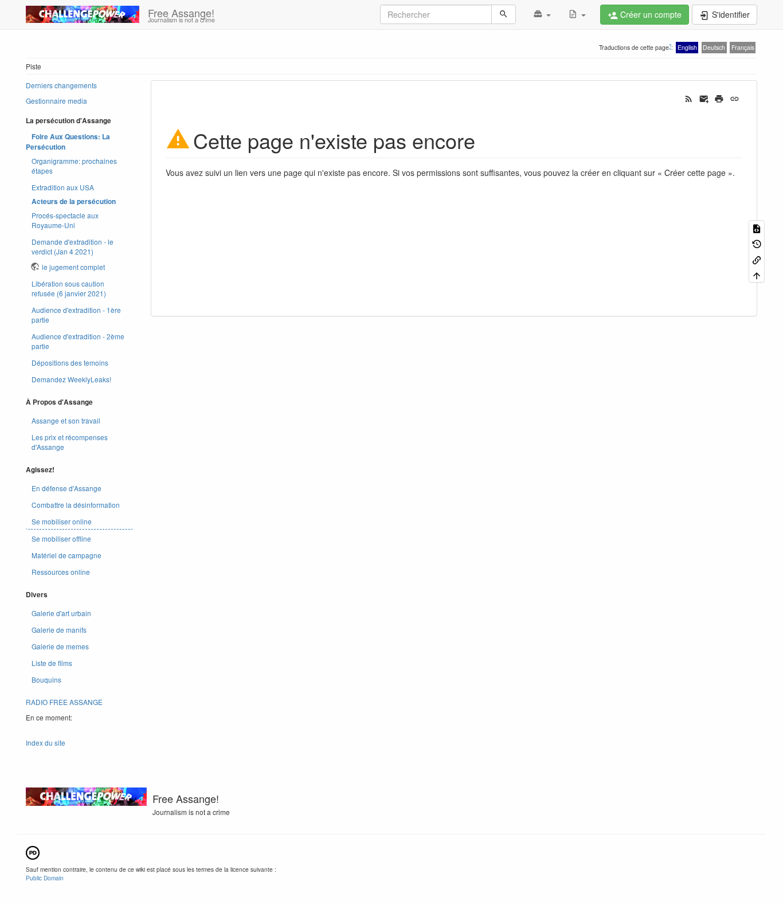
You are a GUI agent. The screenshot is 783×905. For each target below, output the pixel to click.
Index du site (45, 742)
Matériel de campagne (66, 555)
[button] (541, 14)
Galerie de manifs (59, 629)
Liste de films (52, 663)
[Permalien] (734, 98)
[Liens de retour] (756, 259)
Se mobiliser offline (61, 538)
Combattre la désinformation (76, 505)
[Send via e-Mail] (704, 98)
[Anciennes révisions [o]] (756, 243)
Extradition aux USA (63, 187)
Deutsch (714, 47)
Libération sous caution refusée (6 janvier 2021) (69, 288)
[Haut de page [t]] (756, 275)
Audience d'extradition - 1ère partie (76, 314)
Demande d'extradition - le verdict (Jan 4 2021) (72, 246)
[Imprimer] (719, 98)
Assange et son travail (66, 420)
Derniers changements (61, 85)
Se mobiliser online (62, 521)
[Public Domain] (33, 851)
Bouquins (46, 679)
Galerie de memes (60, 646)
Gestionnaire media (56, 100)
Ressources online (61, 572)
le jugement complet (73, 267)
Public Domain (45, 877)
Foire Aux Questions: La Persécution (68, 142)
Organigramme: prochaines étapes (74, 165)
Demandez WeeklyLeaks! (71, 379)
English (687, 47)
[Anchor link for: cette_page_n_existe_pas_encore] (485, 140)
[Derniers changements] (689, 98)
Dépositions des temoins (70, 362)
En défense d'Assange (66, 488)
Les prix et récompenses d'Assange (70, 442)
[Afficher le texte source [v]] (756, 228)
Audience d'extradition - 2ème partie (78, 341)
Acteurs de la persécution (74, 201)
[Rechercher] (503, 14)
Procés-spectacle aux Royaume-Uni (65, 220)
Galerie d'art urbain (61, 613)
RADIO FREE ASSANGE (64, 702)
